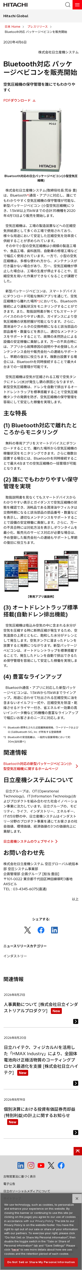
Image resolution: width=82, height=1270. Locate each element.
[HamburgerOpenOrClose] (77, 4)
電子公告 (9, 1184)
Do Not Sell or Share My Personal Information (41, 1262)
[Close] (77, 1198)
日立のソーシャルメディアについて (26, 1191)
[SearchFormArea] (68, 4)
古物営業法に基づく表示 (19, 1176)
